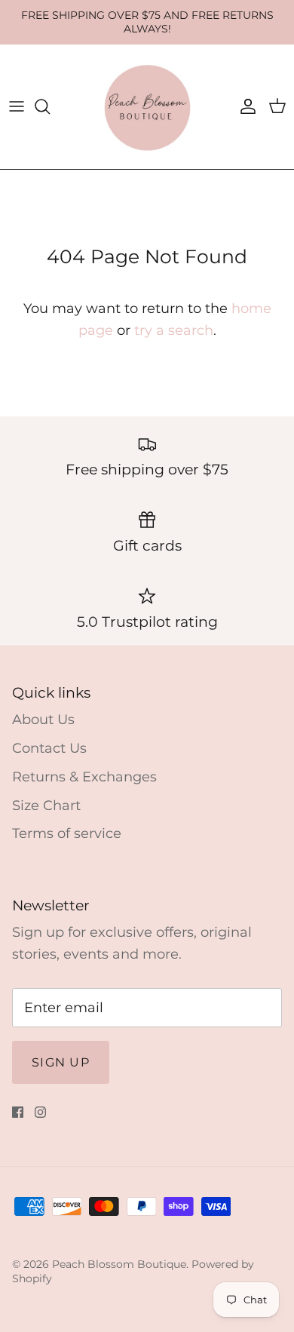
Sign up (61, 1062)
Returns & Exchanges (84, 777)
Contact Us (49, 748)
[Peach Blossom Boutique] (147, 106)
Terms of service (66, 833)
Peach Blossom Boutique (119, 1264)
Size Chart (46, 805)
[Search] (49, 106)
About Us (43, 719)
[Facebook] (17, 1112)
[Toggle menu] (16, 106)
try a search (173, 330)
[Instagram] (40, 1112)
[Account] (244, 106)
